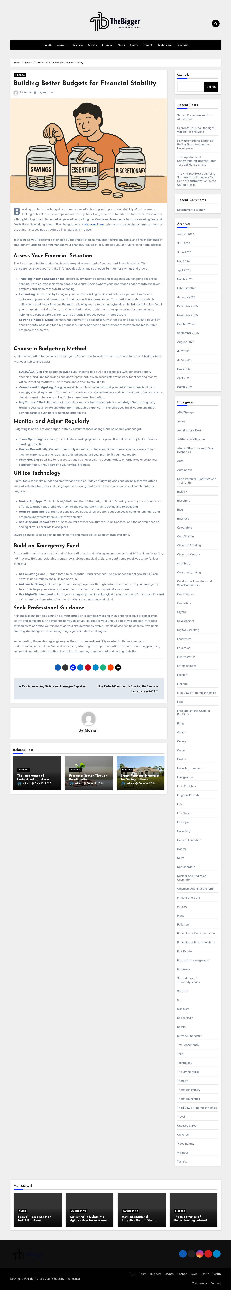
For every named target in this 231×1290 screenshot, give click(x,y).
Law (180, 804)
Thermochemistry (188, 1089)
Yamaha (182, 1161)
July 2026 (184, 243)
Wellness (183, 1152)
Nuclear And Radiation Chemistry (191, 877)
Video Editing (186, 1143)
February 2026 (187, 288)
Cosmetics (184, 603)
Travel (181, 1116)
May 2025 (183, 369)
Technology (165, 45)
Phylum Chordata (188, 897)
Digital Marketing (188, 630)
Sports (134, 45)
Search (183, 75)
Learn (61, 45)
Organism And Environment (195, 888)
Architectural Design (190, 430)
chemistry (183, 563)
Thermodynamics (188, 1098)
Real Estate (184, 951)
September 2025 (188, 333)
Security (182, 991)
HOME (47, 45)
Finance (107, 45)
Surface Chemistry (189, 1036)
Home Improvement (190, 768)
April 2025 (184, 378)
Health (148, 45)
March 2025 (185, 387)
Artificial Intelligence (191, 439)
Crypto (92, 45)
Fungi (181, 723)
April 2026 (184, 270)
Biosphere (183, 500)
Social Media (185, 1018)
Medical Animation (189, 840)
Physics (182, 906)
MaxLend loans (94, 224)
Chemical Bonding (189, 545)
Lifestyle (183, 822)
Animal (181, 421)
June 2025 (184, 360)
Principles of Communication (196, 933)
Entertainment (187, 666)
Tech (180, 1054)
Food (180, 701)
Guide (181, 750)
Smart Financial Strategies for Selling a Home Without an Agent (140, 779)
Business (77, 45)
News (121, 45)
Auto (180, 461)
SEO (179, 1000)
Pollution (183, 924)
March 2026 (185, 279)
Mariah (28, 92)
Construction (185, 594)
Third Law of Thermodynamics (197, 1107)
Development (185, 621)
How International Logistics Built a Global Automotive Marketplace (195, 144)
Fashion (182, 674)
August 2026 (185, 234)
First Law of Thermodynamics (196, 692)
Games (181, 732)
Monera (182, 849)
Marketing (183, 831)
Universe (183, 1134)
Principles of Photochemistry (196, 942)
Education (184, 648)
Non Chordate (186, 867)
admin (26, 783)
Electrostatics (186, 657)
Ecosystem (184, 639)
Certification (185, 536)
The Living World (188, 1071)
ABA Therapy (185, 412)
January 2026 (186, 297)
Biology (182, 491)
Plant (180, 915)
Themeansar (73, 1278)
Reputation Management (193, 960)
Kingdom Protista (188, 795)
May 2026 (183, 261)
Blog (180, 509)
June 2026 (184, 252)
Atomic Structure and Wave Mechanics (195, 450)
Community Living (189, 572)
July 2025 (183, 351)
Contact (183, 45)
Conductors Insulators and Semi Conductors (194, 583)
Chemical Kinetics (188, 554)
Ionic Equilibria (186, 786)
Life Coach (184, 813)
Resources (184, 969)
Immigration (185, 777)
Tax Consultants (188, 1045)
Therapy (182, 1080)
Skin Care (183, 1009)
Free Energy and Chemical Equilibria (194, 712)
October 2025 (186, 324)
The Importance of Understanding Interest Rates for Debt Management (196, 161)
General (182, 741)
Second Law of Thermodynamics (188, 980)
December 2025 (187, 306)
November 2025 (187, 315)
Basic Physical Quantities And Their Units (196, 480)
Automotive (185, 470)
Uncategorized (187, 1125)
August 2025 (185, 342)
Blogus (56, 1278)
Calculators (184, 527)
